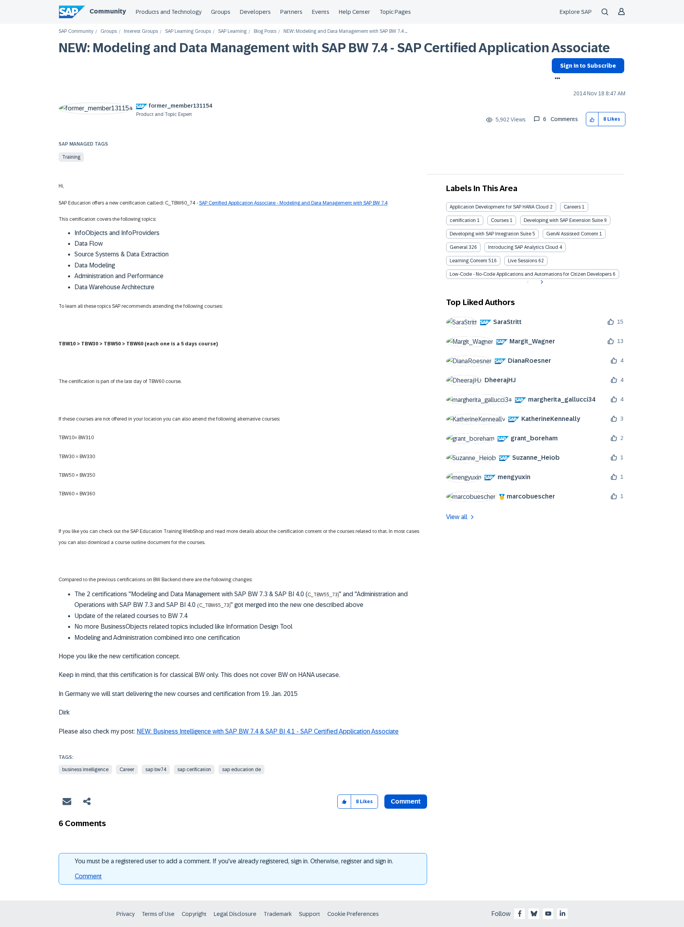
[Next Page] (541, 282)
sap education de (241, 769)
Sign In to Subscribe (588, 66)
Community (107, 11)
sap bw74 (155, 769)
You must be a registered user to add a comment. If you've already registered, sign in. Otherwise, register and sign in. (234, 861)
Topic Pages (395, 12)
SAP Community (76, 31)
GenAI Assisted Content (572, 234)
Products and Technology (168, 12)
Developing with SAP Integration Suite (490, 234)
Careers (572, 207)
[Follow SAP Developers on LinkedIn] (562, 913)
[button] (592, 119)
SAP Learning (232, 31)
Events (320, 12)
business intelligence (85, 769)
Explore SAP (576, 12)
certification (463, 220)
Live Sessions (522, 261)
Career (127, 769)
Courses (500, 220)
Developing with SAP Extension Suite (563, 220)
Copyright (194, 914)
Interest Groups (141, 31)
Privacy (125, 914)
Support (309, 914)
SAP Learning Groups (188, 31)
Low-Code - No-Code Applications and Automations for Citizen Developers (531, 274)
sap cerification (194, 769)
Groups (220, 12)
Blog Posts (265, 31)
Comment (88, 876)
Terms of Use (158, 914)
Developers (255, 12)
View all (456, 517)
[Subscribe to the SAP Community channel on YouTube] (548, 913)
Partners (291, 12)
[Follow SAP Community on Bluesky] (534, 913)
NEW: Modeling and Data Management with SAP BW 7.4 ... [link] (345, 31)
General (458, 247)
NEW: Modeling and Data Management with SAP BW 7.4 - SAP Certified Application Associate (334, 48)
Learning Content (468, 261)
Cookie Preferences (353, 914)
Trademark (278, 914)
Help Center (354, 12)
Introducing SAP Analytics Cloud (523, 247)
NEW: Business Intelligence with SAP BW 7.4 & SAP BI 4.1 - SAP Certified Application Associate (268, 731)
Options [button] (556, 79)
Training (71, 157)
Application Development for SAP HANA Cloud (499, 207)
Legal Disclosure (235, 914)
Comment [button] (406, 801)
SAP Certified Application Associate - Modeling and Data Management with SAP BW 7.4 (293, 203)
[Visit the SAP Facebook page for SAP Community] (520, 913)
